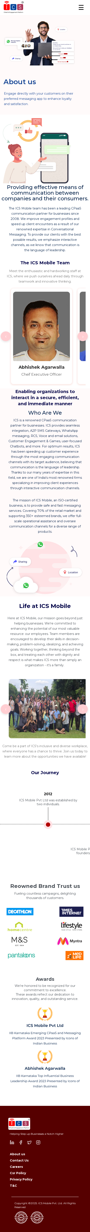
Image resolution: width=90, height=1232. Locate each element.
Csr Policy (18, 1173)
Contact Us (19, 1160)
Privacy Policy (21, 1179)
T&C (13, 1186)
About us (17, 1154)
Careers (16, 1167)
